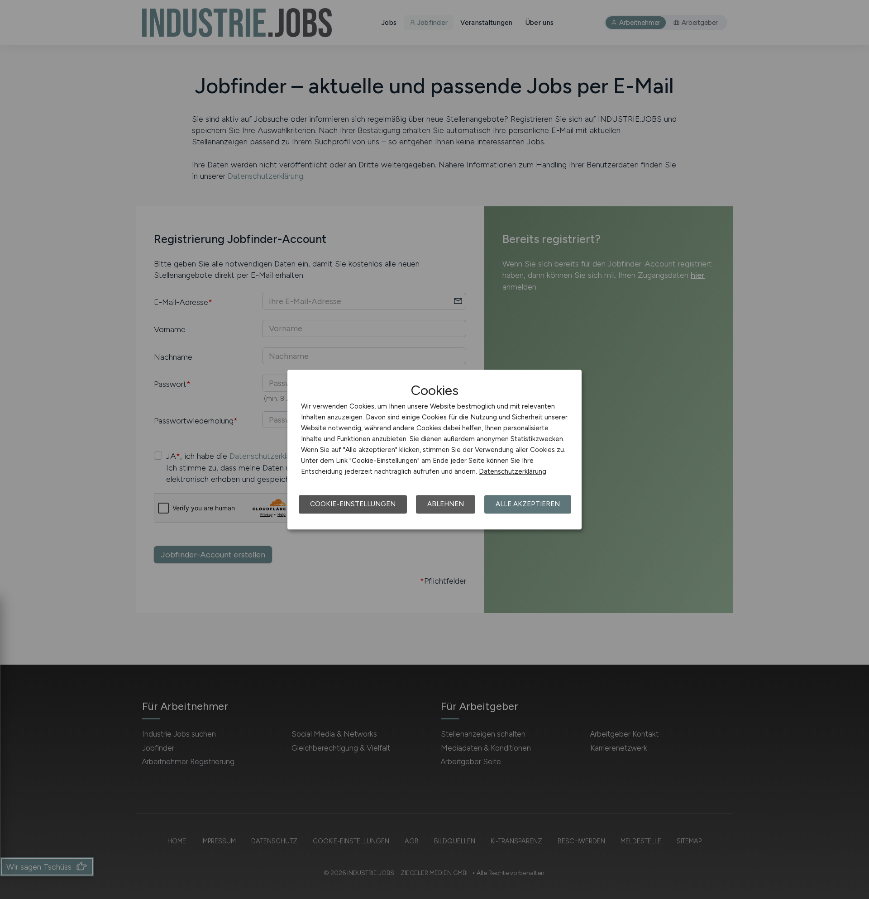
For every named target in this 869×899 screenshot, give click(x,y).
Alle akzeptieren (528, 504)
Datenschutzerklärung (512, 471)
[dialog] (434, 450)
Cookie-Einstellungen (353, 504)
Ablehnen (445, 504)
